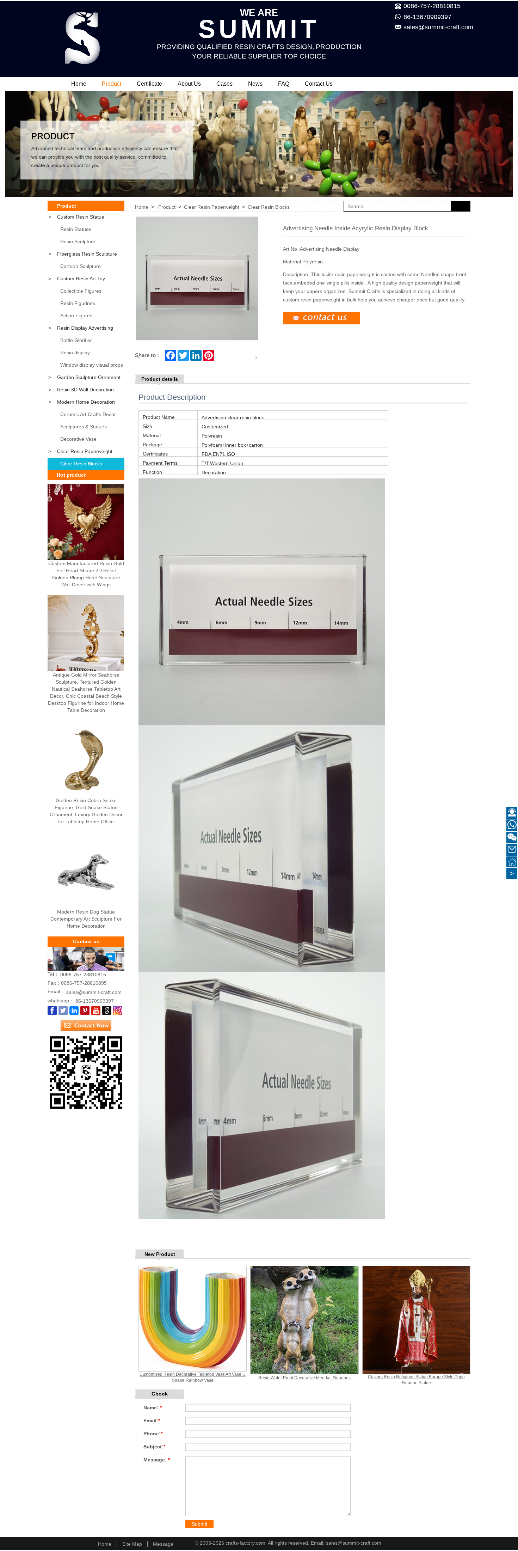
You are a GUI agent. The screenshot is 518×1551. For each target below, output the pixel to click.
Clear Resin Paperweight (80, 451)
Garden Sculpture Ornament (84, 377)
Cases (224, 84)
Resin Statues (75, 229)
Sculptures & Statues (83, 426)
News (255, 84)
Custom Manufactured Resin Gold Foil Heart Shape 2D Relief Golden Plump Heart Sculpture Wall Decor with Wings (86, 574)
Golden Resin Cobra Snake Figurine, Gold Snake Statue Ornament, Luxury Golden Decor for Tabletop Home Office (86, 811)
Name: (152, 1407)
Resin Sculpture (77, 241)
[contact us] (86, 1023)
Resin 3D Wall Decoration (81, 389)
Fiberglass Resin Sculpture (82, 254)
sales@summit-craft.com (433, 27)
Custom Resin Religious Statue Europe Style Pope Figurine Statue (416, 1379)
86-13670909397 (427, 16)
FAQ (283, 84)
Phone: (152, 1433)
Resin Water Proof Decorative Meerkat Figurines (304, 1377)
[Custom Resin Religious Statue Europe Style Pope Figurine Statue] (416, 1320)
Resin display (75, 352)
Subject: (154, 1446)
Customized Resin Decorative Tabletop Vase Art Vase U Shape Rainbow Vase (193, 1377)
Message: (156, 1460)
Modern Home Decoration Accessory (81, 403)
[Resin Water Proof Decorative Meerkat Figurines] (304, 1320)
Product (111, 84)
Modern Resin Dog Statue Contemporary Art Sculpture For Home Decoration (86, 919)
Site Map (132, 1544)
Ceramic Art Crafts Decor (88, 414)
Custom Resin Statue (76, 217)
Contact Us (319, 84)
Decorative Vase (78, 439)
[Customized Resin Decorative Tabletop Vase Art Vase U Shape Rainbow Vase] (192, 1318)
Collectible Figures (80, 291)
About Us (189, 84)
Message (163, 1544)
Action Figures (76, 315)
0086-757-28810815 (83, 974)
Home (78, 84)
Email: (151, 1420)
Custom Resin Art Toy (76, 278)
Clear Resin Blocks (81, 463)
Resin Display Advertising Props (80, 329)
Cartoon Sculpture (80, 266)
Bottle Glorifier (76, 340)
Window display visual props (91, 365)
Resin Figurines (77, 303)
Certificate (149, 84)
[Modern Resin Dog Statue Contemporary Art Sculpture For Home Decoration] (86, 870)
